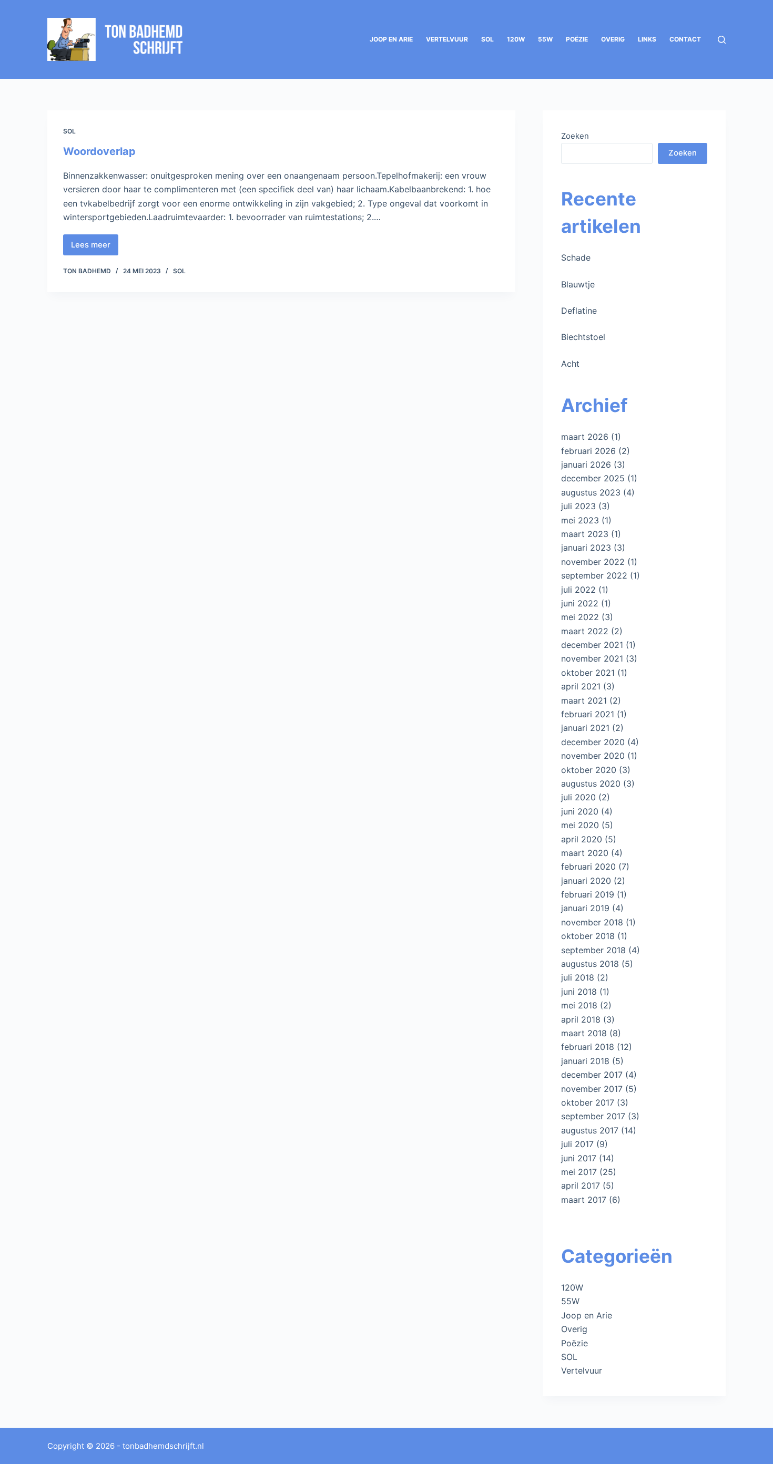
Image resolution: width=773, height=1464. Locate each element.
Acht (570, 363)
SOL (487, 39)
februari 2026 (588, 451)
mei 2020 (580, 825)
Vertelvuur (447, 39)
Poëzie (577, 39)
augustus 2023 (591, 492)
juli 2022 (578, 589)
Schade (576, 257)
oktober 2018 (588, 936)
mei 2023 (580, 520)
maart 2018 (584, 1033)
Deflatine (579, 310)
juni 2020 (579, 811)
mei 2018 (579, 1005)
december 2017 (592, 1074)
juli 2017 (577, 1144)
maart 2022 (584, 631)
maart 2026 (584, 436)
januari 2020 (586, 880)
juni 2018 (579, 991)
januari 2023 (586, 547)
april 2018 (581, 1019)
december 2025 (593, 478)
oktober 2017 (587, 1102)
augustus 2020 (591, 783)
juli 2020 (578, 797)
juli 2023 (578, 506)
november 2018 (592, 922)
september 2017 (593, 1116)
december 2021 (592, 645)
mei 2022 (580, 617)
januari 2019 (585, 908)
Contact (685, 39)
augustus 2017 (589, 1130)
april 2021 (581, 686)
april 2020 (581, 839)
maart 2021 (584, 700)
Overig (613, 39)
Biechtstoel (583, 337)
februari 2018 (587, 1047)
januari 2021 (585, 728)
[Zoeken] (722, 40)
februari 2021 (587, 714)
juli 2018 (577, 977)
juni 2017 (578, 1158)
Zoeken (575, 136)
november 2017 (592, 1089)
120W (516, 39)
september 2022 (594, 575)
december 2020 (593, 742)
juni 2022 (579, 603)
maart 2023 (584, 534)
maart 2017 (583, 1199)
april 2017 (580, 1185)
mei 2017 (579, 1172)
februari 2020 (588, 866)
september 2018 (593, 950)
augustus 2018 (590, 963)
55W (545, 39)
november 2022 (593, 561)
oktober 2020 (588, 770)
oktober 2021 (588, 672)
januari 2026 (586, 464)
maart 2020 (584, 853)
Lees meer (94, 247)
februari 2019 (587, 894)
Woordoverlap (99, 151)
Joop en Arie (391, 39)
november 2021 (592, 658)
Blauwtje (578, 284)
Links (647, 39)
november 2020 (593, 755)
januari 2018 (585, 1061)
